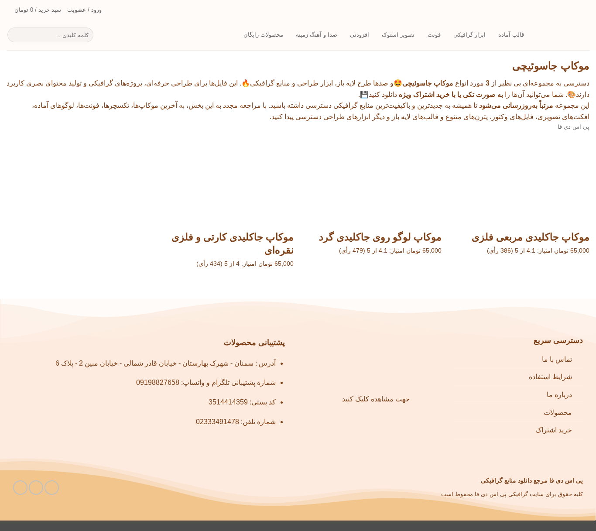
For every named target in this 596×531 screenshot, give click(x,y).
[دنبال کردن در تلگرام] (20, 487)
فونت (434, 34)
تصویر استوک (398, 34)
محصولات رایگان (263, 34)
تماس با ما (557, 359)
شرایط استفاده (550, 376)
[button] (34, 10)
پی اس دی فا (573, 126)
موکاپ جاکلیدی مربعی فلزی (530, 237)
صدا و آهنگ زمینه (316, 34)
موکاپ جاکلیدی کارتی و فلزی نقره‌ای (232, 243)
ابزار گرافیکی (469, 34)
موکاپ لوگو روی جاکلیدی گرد (380, 237)
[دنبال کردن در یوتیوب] (36, 487)
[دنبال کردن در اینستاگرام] (52, 487)
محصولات (558, 412)
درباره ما (559, 394)
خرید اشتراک (553, 430)
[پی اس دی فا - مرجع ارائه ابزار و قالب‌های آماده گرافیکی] (563, 35)
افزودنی (359, 34)
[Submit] (15, 34)
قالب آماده (511, 34)
